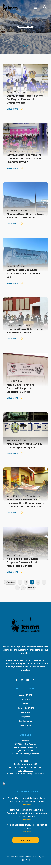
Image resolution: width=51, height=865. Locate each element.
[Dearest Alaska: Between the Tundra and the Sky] (25, 313)
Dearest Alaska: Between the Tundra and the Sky (25, 330)
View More (13, 108)
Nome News (38, 496)
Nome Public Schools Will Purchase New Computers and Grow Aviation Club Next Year (25, 503)
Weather (25, 712)
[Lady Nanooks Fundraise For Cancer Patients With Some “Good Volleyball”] (25, 139)
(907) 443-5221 (25, 750)
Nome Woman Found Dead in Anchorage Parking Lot (24, 445)
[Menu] (35, 7)
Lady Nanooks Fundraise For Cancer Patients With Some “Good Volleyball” (24, 158)
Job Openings (25, 720)
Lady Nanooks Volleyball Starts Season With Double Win (23, 273)
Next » (31, 587)
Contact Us (25, 725)
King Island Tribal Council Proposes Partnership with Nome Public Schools (23, 562)
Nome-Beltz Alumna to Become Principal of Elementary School (20, 388)
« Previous (10, 582)
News (24, 92)
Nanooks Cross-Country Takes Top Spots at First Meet (25, 215)
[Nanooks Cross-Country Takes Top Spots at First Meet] (25, 198)
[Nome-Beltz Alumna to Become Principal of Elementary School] (25, 369)
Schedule (25, 699)
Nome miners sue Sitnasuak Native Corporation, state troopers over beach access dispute (27, 813)
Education (22, 496)
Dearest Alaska (24, 325)
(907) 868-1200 (25, 770)
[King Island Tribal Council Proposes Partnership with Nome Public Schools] (25, 543)
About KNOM (25, 695)
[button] (17, 680)
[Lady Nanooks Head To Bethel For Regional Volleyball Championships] (25, 80)
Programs (25, 716)
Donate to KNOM (25, 708)
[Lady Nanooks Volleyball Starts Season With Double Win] (25, 254)
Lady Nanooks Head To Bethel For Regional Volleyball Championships (25, 99)
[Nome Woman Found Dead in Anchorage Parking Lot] (25, 428)
